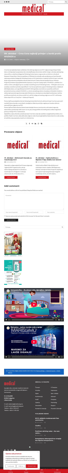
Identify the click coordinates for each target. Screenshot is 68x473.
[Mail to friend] (32, 124)
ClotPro (38, 425)
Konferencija (39, 396)
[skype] (41, 124)
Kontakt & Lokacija (40, 408)
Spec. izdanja (54, 393)
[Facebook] (6, 2)
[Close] (38, 452)
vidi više (53, 13)
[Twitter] (27, 124)
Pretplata (53, 399)
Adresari (53, 396)
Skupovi (53, 405)
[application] (34, 304)
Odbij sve (20, 466)
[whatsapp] (38, 124)
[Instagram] (4, 2)
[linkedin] (35, 124)
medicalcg (22, 59)
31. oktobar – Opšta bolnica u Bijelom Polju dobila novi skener (48, 159)
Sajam (37, 393)
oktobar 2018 (10, 49)
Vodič (37, 399)
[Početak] (6, 320)
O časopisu (54, 387)
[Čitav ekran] (62, 320)
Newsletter (38, 405)
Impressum (54, 390)
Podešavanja (10, 466)
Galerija (37, 402)
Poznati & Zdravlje (56, 408)
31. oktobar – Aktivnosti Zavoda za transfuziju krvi (18, 159)
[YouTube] (8, 2)
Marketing (54, 402)
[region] (21, 460)
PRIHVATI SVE (32, 466)
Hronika (37, 390)
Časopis (37, 387)
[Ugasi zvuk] (59, 320)
